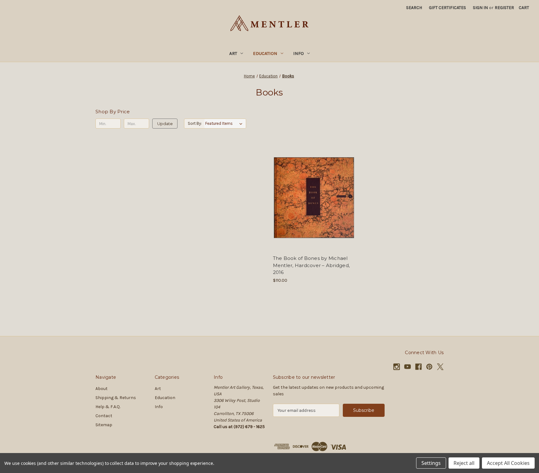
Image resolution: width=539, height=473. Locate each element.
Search (414, 7)
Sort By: (195, 123)
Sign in (480, 7)
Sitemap (103, 424)
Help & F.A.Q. (107, 406)
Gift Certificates (447, 7)
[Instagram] (396, 366)
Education (265, 53)
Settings (431, 463)
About (101, 388)
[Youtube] (407, 366)
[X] (440, 366)
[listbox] (225, 123)
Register (504, 7)
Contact (103, 415)
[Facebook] (418, 366)
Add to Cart (314, 208)
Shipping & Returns (115, 397)
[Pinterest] (429, 366)
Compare (312, 197)
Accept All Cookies (508, 463)
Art (233, 53)
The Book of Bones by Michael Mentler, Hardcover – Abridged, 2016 (311, 265)
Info (298, 53)
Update (165, 123)
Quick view (313, 186)
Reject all (464, 463)
